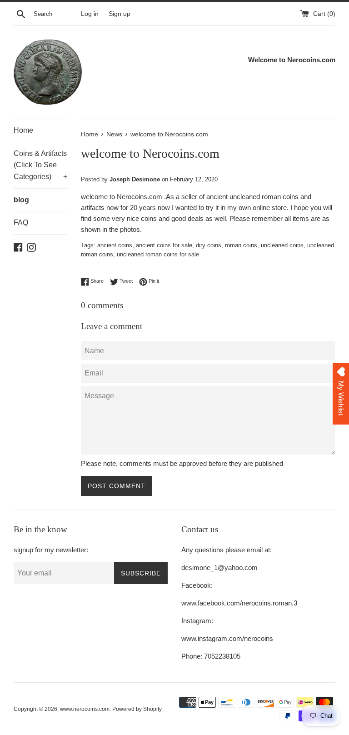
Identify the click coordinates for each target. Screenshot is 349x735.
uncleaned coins (282, 245)
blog (21, 200)
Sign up (119, 13)
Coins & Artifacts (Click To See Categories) (40, 165)
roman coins (241, 245)
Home (23, 130)
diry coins (208, 245)
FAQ (21, 222)
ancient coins (114, 245)
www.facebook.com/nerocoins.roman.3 (239, 603)
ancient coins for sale (164, 245)
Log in (90, 13)
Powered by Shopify (137, 709)
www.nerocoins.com (85, 709)
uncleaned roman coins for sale (158, 254)
